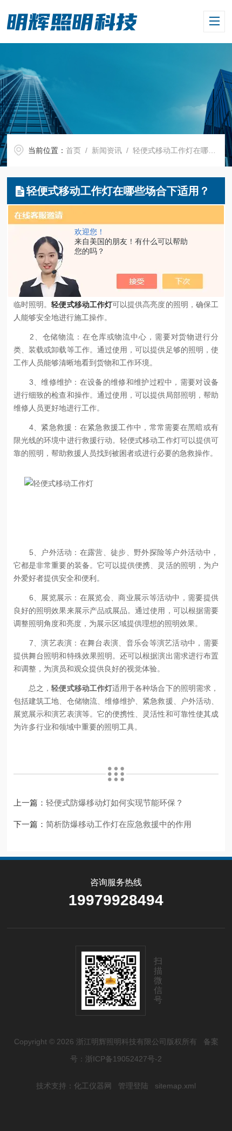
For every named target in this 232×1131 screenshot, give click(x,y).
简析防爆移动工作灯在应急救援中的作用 (119, 824)
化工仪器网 (93, 1085)
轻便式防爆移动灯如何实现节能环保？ (114, 802)
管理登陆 (133, 1085)
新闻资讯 (107, 150)
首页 (73, 150)
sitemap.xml (175, 1085)
